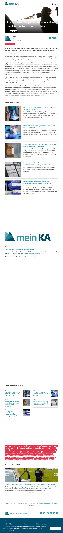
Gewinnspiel (40, 450)
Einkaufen (42, 448)
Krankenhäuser (37, 451)
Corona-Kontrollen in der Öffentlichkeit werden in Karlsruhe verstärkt (30, 484)
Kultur (12, 448)
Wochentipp (54, 450)
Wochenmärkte (29, 459)
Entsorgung (51, 455)
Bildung (48, 448)
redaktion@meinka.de (51, 503)
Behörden (40, 453)
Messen (7, 448)
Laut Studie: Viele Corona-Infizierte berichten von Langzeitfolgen (39, 108)
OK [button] (55, 528)
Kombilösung (21, 448)
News (10, 446)
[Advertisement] (31, 214)
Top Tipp (53, 457)
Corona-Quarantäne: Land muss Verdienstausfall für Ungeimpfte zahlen (37, 164)
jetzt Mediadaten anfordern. (32, 253)
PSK (16, 448)
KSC (25, 446)
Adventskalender (48, 453)
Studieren (47, 450)
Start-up (18, 457)
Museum (18, 450)
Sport (14, 446)
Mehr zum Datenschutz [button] (8, 530)
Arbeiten (18, 451)
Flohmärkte (15, 459)
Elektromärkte (44, 459)
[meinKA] (12, 3)
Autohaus (51, 459)
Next (56, 474)
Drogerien (21, 459)
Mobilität (39, 446)
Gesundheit (28, 450)
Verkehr (30, 451)
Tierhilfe (37, 448)
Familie (34, 450)
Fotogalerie (8, 459)
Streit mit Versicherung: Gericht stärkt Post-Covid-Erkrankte (39, 127)
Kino (23, 450)
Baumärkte (37, 459)
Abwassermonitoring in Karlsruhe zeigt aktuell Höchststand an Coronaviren (40, 145)
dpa (13, 38)
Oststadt (43, 457)
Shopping (7, 453)
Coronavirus (8, 43)
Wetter (7, 450)
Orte (35, 453)
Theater (13, 453)
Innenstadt (30, 453)
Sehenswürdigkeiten (22, 453)
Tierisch (55, 446)
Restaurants (24, 451)
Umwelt (53, 448)
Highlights (24, 455)
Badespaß (12, 450)
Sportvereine (31, 455)
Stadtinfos (44, 446)
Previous (7, 474)
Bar (46, 455)
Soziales (7, 451)
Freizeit (33, 446)
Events (28, 446)
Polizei (50, 446)
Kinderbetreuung (40, 455)
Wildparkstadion (16, 455)
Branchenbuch (45, 451)
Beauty (48, 457)
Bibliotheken (24, 457)
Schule (12, 451)
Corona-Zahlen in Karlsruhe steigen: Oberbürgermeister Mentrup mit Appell (37, 182)
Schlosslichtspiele (9, 457)
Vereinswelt (36, 457)
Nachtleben (8, 455)
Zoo (27, 448)
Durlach (30, 457)
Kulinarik (31, 448)
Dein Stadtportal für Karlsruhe (18, 513)
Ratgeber (53, 451)
